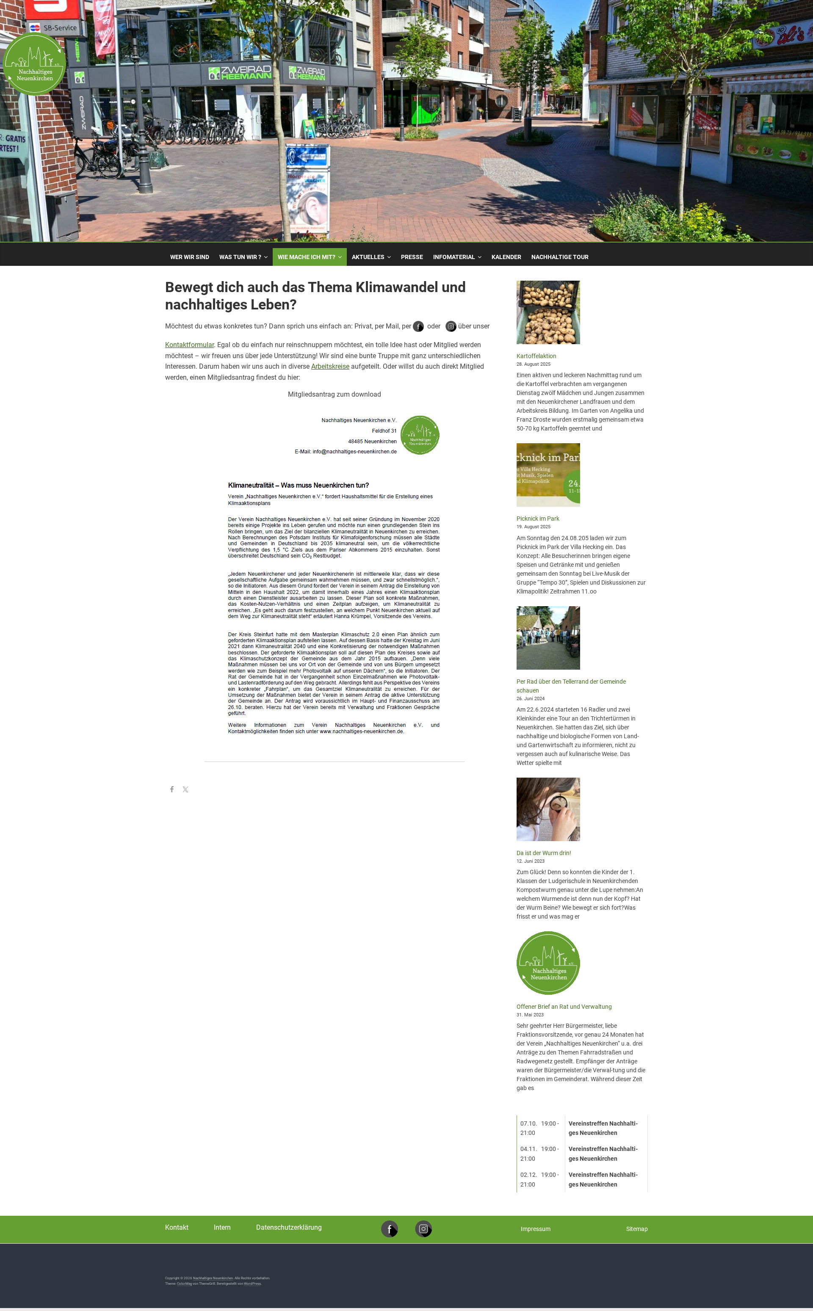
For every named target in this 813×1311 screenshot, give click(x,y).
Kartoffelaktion (536, 356)
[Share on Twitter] (185, 791)
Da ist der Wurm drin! (544, 853)
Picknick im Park (538, 518)
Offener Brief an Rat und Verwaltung (564, 1006)
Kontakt (176, 1227)
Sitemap (637, 1228)
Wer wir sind (189, 257)
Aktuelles (368, 257)
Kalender (506, 257)
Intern (222, 1227)
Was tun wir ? (240, 257)
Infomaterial (454, 257)
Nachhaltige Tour (560, 257)
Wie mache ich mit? (306, 257)
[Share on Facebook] (172, 791)
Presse (412, 257)
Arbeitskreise (330, 366)
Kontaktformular (189, 345)
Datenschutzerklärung (289, 1227)
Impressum (535, 1228)
